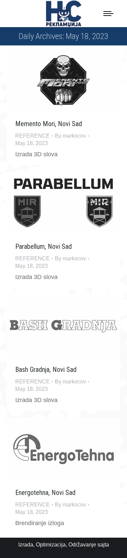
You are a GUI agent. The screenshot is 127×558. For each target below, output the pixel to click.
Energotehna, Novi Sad (45, 493)
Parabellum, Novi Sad (43, 246)
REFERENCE (32, 136)
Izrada (25, 544)
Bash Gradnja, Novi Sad (46, 369)
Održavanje (82, 544)
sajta (103, 544)
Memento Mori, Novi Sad (48, 124)
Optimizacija (51, 544)
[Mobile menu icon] (108, 13)
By (70, 136)
